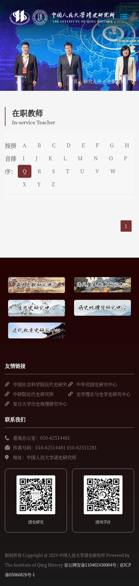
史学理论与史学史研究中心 (103, 394)
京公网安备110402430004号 (90, 565)
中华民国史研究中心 (96, 384)
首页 (73, 81)
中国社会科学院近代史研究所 (40, 385)
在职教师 (116, 81)
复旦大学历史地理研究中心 (40, 403)
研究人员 (92, 81)
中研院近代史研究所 (33, 394)
